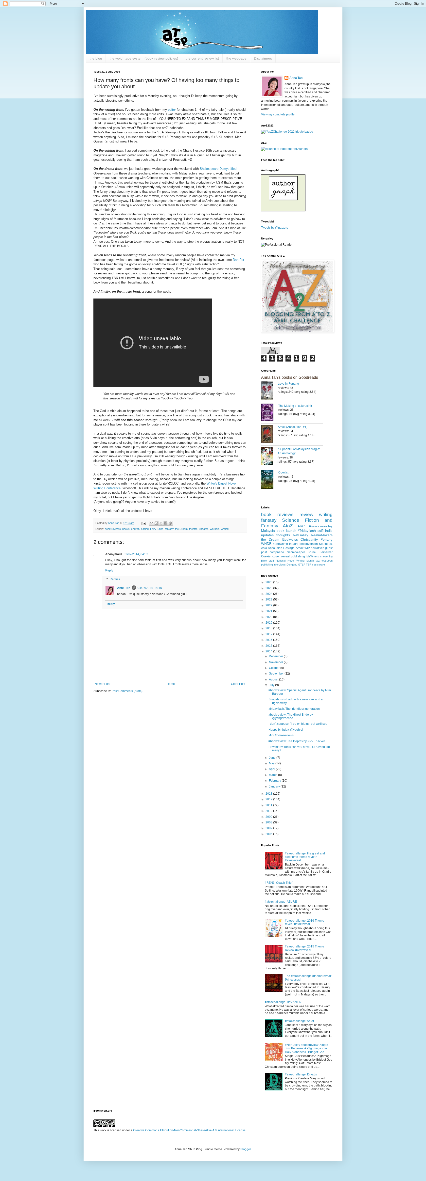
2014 (269, 651)
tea (318, 560)
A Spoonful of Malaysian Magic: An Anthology (299, 451)
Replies (115, 579)
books (126, 528)
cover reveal (280, 556)
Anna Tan (123, 588)
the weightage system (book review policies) (143, 58)
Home (171, 684)
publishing (298, 556)
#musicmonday (321, 526)
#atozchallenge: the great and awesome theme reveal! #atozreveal (305, 857)
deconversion (309, 544)
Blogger (245, 1149)
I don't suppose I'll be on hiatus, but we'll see (297, 723)
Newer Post (102, 684)
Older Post (238, 684)
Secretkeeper (296, 552)
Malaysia (268, 531)
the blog (95, 58)
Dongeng (291, 564)
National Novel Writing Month (295, 560)
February (275, 780)
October (274, 668)
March (273, 775)
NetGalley (300, 535)
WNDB (266, 544)
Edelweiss (290, 539)
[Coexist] (269, 480)
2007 (269, 828)
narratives (317, 548)
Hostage (289, 548)
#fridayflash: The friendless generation (294, 708)
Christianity (309, 539)
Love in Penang (288, 383)
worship (214, 528)
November (276, 662)
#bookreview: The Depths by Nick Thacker (296, 741)
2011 (269, 805)
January (275, 786)
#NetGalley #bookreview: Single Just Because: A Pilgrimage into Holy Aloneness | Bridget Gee (306, 1048)
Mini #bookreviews (281, 735)
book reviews (113, 528)
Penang (326, 539)
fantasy (169, 528)
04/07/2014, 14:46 (150, 588)
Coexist (283, 472)
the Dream (181, 528)
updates (204, 528)
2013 (269, 793)
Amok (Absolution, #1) (292, 427)
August (274, 679)
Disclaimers (263, 58)
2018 (269, 628)
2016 (269, 640)
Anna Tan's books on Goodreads (289, 377)
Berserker (326, 552)
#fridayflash (307, 531)
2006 (269, 834)
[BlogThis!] (156, 523)
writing (225, 528)
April (272, 769)
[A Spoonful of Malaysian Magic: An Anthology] (269, 456)
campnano (277, 552)
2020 (269, 617)
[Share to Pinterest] (170, 523)
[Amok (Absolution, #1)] (269, 434)
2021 (269, 611)
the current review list (202, 58)
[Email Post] (143, 522)
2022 (269, 605)
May (272, 763)
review (306, 514)
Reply (109, 570)
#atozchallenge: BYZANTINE (284, 1002)
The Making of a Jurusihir (295, 405)
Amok (299, 548)
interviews (280, 564)
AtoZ (288, 525)
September (276, 673)
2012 (269, 799)
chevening (326, 556)
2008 (269, 822)
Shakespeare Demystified (218, 169)
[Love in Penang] (269, 391)
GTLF (301, 564)
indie (329, 531)
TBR (308, 564)
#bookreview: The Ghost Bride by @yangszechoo (290, 716)
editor (172, 109)
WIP (307, 548)
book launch (286, 531)
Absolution (275, 548)
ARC (301, 526)
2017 (269, 634)
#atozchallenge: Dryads (301, 1074)
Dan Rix (238, 260)
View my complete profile (278, 114)
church (135, 528)
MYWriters (312, 556)
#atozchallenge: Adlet (299, 1021)
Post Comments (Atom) (127, 691)
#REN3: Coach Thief (278, 882)
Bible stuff (267, 560)
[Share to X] (161, 523)
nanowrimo (280, 544)
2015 (269, 645)
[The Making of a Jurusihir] (269, 413)
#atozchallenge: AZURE (281, 901)
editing (145, 528)
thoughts (283, 535)
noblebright (318, 564)
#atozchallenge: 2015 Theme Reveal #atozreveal (304, 948)
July (272, 685)
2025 (269, 588)
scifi (320, 531)
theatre (193, 528)
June (272, 757)
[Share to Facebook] (165, 523)
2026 (269, 582)
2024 (269, 594)
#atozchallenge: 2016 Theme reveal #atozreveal (304, 922)
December (276, 656)
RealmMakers (322, 535)
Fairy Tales (156, 528)
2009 (269, 817)
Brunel (312, 552)
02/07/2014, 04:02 (136, 554)
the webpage (236, 58)
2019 (269, 622)
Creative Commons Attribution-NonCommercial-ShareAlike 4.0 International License (189, 1130)
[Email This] (151, 523)
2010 (269, 811)
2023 (269, 599)
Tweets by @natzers (274, 227)
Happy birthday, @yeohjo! (285, 729)
